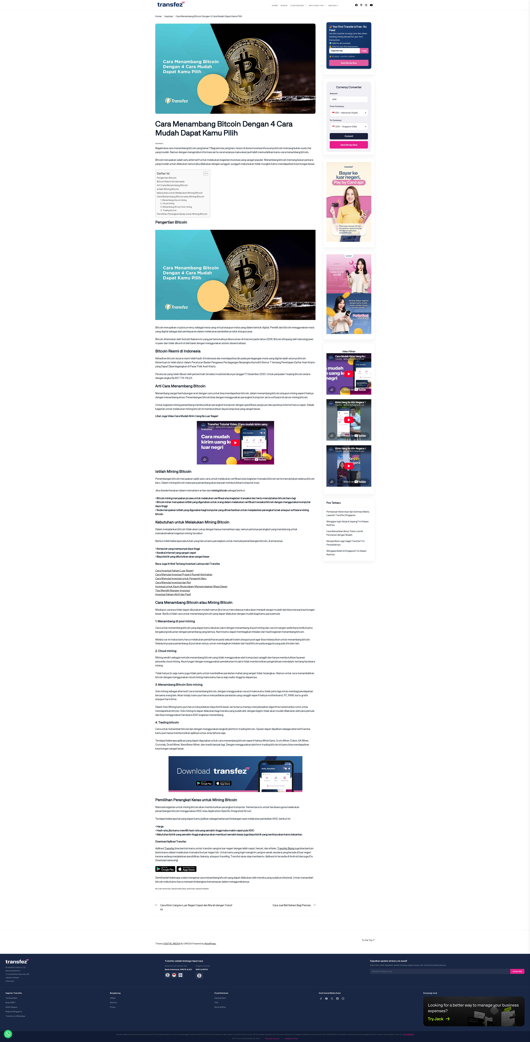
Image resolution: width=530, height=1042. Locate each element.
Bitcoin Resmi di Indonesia (170, 181)
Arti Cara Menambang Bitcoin (172, 185)
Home (275, 5)
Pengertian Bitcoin (166, 177)
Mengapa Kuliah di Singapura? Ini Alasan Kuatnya (346, 552)
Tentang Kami (11, 998)
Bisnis (284, 5)
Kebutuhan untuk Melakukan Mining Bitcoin (180, 192)
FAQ (216, 1002)
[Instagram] (343, 998)
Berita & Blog (220, 1007)
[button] (8, 1034)
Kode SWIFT (11, 1002)
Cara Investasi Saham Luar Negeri (174, 570)
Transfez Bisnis (285, 848)
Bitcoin (158, 889)
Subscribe (517, 971)
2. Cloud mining (167, 203)
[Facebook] (337, 998)
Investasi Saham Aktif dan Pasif (173, 594)
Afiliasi (113, 998)
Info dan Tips (316, 5)
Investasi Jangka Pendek (198, 889)
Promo (113, 1007)
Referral (113, 1002)
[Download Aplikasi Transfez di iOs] (187, 868)
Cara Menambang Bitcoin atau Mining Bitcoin (180, 196)
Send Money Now (349, 62)
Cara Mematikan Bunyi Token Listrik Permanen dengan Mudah (344, 533)
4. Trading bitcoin (168, 210)
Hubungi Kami (220, 998)
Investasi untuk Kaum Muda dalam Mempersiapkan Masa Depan (191, 586)
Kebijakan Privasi (291, 1038)
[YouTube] (326, 998)
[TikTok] (321, 998)
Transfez (169, 848)
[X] (332, 998)
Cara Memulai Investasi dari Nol (173, 582)
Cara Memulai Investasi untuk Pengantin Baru (180, 578)
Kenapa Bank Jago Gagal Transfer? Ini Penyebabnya (345, 542)
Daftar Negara (11, 1007)
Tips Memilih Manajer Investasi (172, 590)
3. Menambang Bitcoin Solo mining (176, 206)
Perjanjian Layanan (272, 1038)
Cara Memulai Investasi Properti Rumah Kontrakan (183, 574)
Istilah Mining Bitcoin (168, 189)
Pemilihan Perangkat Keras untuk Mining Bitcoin (182, 214)
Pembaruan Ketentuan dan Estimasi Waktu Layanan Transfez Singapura (347, 513)
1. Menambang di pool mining (173, 200)
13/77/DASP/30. (408, 1034)
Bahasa (333, 5)
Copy (364, 50)
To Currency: (336, 120)
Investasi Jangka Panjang (174, 889)
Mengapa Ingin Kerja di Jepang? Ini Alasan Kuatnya (347, 523)
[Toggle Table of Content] (204, 173)
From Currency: (337, 106)
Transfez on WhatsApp (15, 1016)
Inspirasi (159, 143)
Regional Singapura (14, 1011)
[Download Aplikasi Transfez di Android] (166, 868)
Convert (349, 136)
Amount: (334, 93)
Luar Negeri (297, 5)
